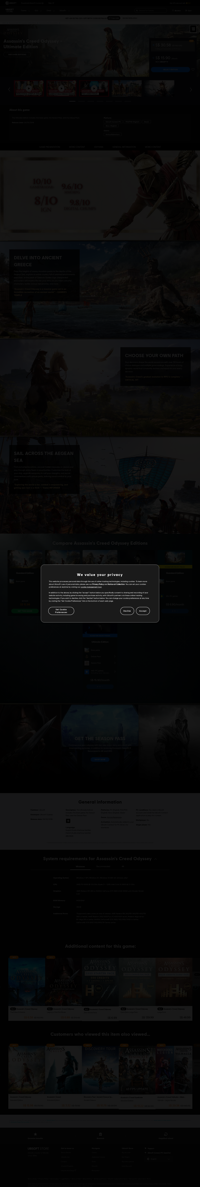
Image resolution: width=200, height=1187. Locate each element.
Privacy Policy (98, 584)
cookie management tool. (91, 587)
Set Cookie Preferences (61, 610)
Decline (127, 611)
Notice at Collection (116, 584)
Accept (143, 611)
